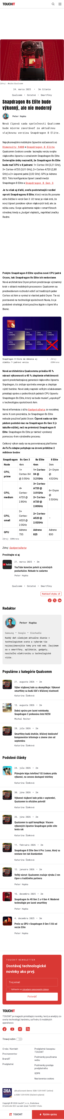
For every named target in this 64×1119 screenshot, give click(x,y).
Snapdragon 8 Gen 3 (39, 183)
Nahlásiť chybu (49, 594)
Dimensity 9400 (13, 147)
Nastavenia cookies (44, 1078)
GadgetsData (36, 409)
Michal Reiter (22, 719)
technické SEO (10, 1106)
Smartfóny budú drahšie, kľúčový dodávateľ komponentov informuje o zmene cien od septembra (36, 737)
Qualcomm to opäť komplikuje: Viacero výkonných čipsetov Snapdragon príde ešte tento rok (35, 826)
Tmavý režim (9, 1039)
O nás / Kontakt (10, 1049)
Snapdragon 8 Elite (41, 147)
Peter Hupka (19, 116)
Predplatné (8, 1064)
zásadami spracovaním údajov (35, 989)
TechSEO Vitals (35, 1106)
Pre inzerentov (9, 1054)
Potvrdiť (32, 996)
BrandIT (6, 1059)
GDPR (37, 1073)
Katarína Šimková (24, 696)
